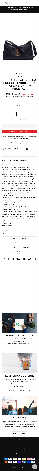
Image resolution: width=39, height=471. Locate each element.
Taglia (19, 110)
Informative (19, 444)
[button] (19, 131)
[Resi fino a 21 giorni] (19, 363)
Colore (19, 105)
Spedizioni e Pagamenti (19, 247)
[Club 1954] (19, 405)
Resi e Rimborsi (19, 243)
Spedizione (18, 96)
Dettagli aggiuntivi (19, 238)
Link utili (19, 439)
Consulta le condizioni (19, 390)
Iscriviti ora (19, 433)
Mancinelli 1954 (19, 449)
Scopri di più (19, 348)
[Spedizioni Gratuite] (19, 323)
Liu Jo (19, 77)
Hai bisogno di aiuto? (19, 251)
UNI (19, 113)
